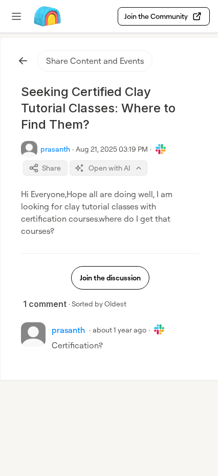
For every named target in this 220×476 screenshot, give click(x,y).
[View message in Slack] (160, 149)
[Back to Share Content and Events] (23, 61)
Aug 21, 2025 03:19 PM (112, 149)
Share (51, 167)
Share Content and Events (95, 61)
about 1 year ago (119, 329)
